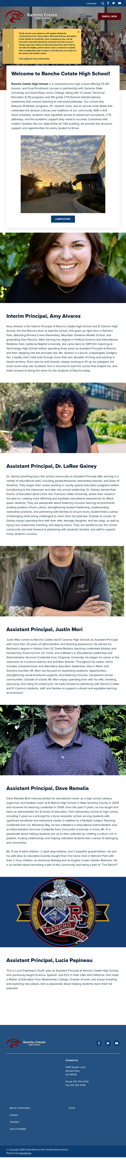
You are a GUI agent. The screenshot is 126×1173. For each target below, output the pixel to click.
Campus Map (63, 219)
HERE (27, 59)
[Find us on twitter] (113, 3)
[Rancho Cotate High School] (33, 16)
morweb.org (25, 1153)
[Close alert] (78, 31)
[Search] (102, 3)
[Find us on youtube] (119, 3)
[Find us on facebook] (108, 3)
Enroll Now (109, 16)
